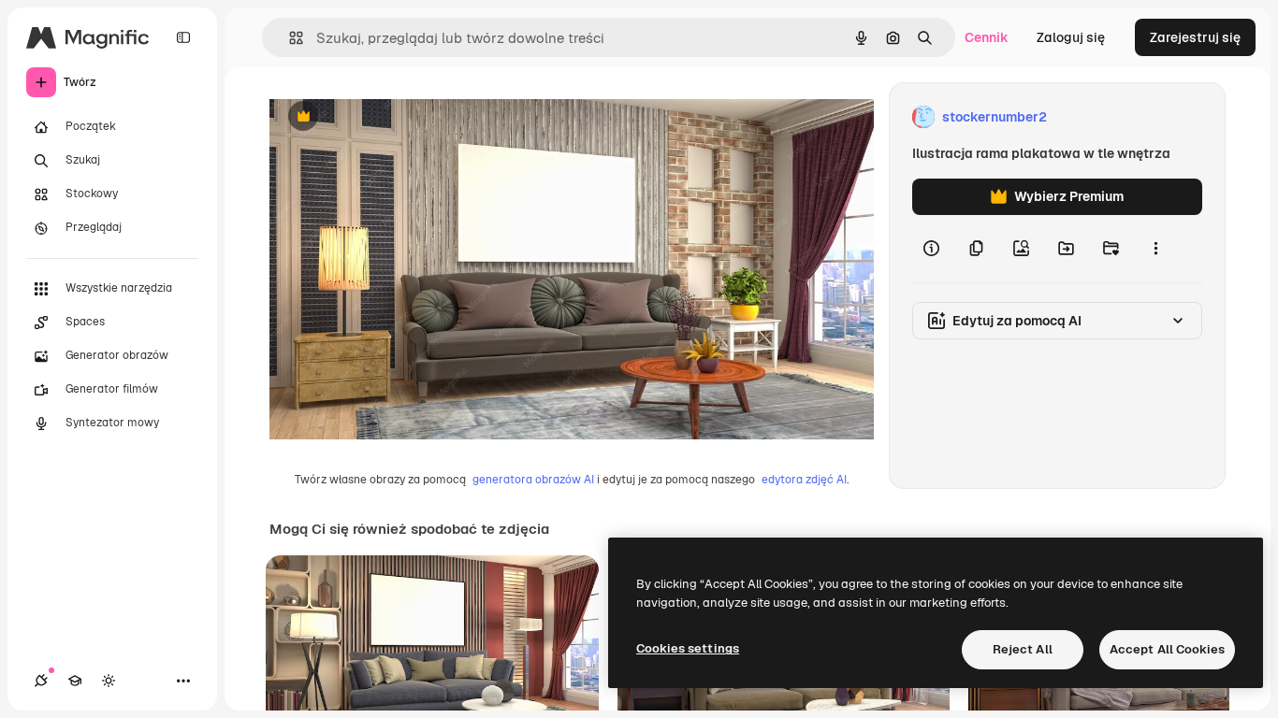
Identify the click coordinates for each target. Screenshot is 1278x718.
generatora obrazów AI (533, 479)
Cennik (987, 37)
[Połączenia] (41, 681)
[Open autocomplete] (288, 38)
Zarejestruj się (1195, 37)
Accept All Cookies (1167, 649)
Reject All (1023, 649)
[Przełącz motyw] (108, 681)
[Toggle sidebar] (183, 37)
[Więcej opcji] (1155, 248)
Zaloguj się (1071, 37)
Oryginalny (398, 117)
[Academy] (75, 681)
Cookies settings (687, 648)
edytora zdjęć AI (804, 479)
